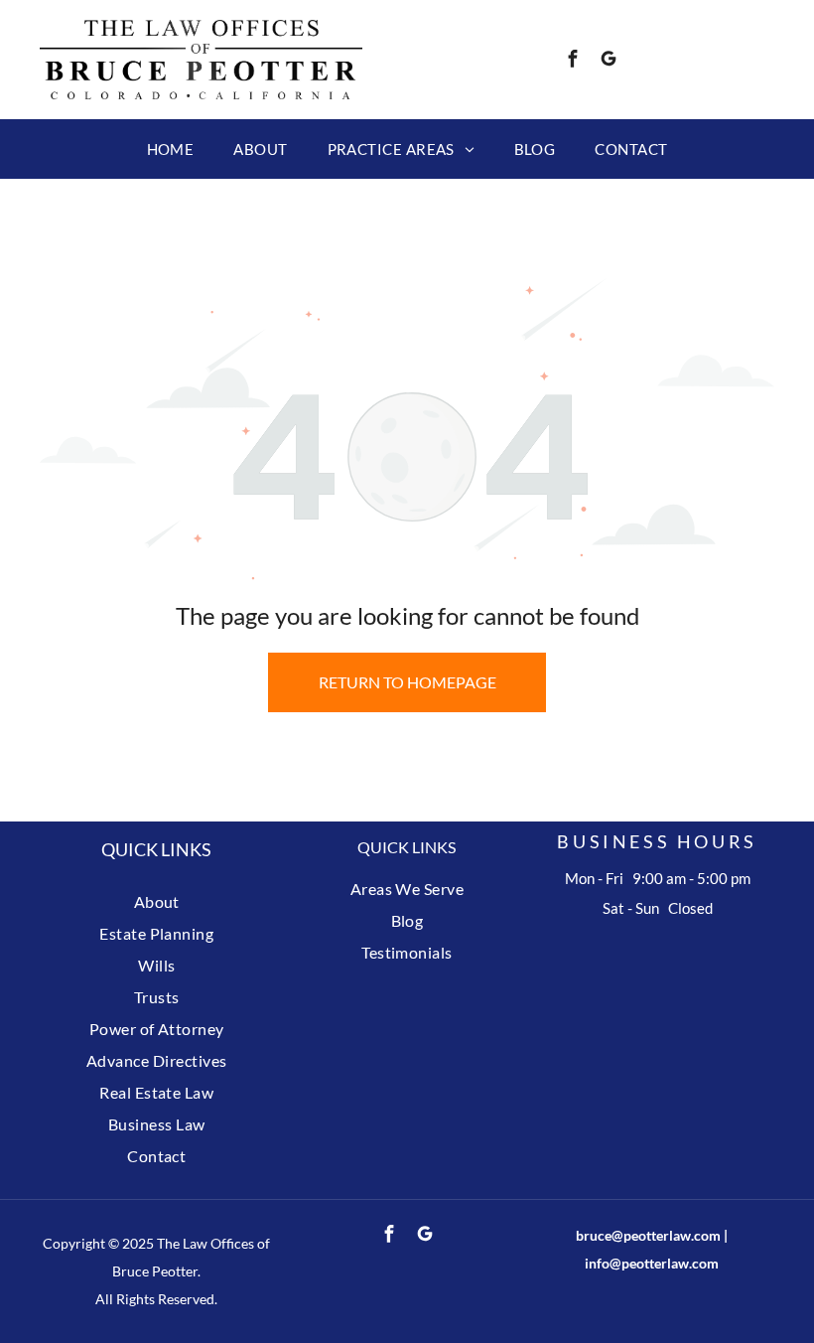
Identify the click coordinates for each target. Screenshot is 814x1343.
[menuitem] (170, 149)
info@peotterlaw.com (652, 1263)
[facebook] (573, 61)
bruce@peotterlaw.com (648, 1235)
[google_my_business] (608, 61)
